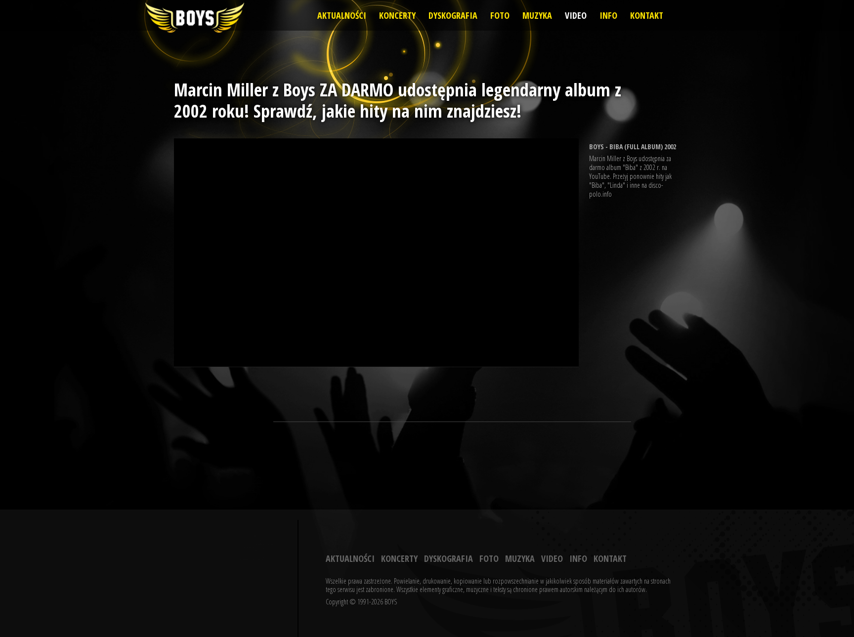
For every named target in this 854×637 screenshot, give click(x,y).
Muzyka (537, 15)
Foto (500, 15)
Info (608, 15)
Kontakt (646, 15)
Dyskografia (452, 15)
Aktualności (341, 15)
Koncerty (397, 15)
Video (576, 15)
